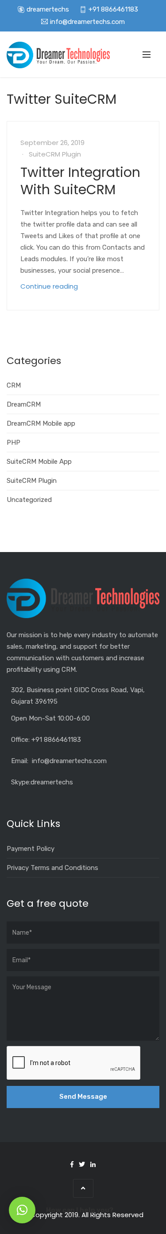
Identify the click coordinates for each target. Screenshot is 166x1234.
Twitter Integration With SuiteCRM (80, 181)
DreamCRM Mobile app (41, 423)
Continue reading (49, 286)
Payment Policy (30, 849)
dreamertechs (48, 9)
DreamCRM (24, 404)
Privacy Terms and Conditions (52, 868)
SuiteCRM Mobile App (39, 462)
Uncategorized (29, 500)
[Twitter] (82, 1164)
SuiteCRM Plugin (55, 154)
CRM (14, 385)
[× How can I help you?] (22, 1210)
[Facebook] (72, 1164)
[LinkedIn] (93, 1164)
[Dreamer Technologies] (58, 55)
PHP (13, 443)
